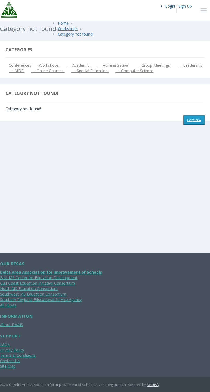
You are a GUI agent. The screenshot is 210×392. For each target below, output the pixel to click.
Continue (194, 120)
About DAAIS (11, 324)
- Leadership (190, 65)
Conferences (20, 65)
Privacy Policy (12, 349)
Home (63, 23)
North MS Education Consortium (29, 288)
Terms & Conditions (18, 355)
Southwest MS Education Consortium (33, 294)
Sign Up (185, 6)
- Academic (78, 65)
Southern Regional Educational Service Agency (41, 299)
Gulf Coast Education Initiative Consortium (37, 283)
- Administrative (113, 65)
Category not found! (75, 34)
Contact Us (10, 360)
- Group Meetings (153, 65)
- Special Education (90, 70)
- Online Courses (48, 70)
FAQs (5, 344)
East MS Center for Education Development (38, 277)
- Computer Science (134, 70)
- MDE (16, 70)
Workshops (68, 28)
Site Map (8, 366)
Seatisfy (153, 384)
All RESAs (8, 305)
